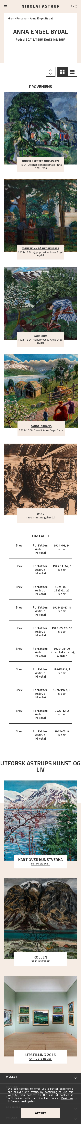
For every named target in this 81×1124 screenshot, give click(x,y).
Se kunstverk (40, 961)
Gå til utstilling (40, 1059)
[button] (62, 72)
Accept (40, 1113)
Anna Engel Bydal (41, 19)
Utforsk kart (40, 863)
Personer (22, 19)
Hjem (11, 19)
